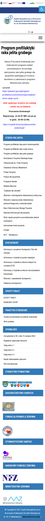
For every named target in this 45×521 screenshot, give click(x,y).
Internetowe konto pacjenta (14, 225)
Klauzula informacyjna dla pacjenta (17, 213)
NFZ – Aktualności (11, 235)
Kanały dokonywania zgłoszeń (15, 359)
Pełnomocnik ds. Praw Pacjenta (16, 163)
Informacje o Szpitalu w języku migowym (19, 257)
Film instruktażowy (11, 364)
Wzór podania (9, 321)
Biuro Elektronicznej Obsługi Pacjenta (18, 208)
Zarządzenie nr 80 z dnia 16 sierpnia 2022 (19, 336)
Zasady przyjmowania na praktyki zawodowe (20, 317)
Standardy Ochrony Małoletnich (15, 167)
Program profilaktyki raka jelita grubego (18, 153)
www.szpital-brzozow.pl (31, 517)
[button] (42, 9)
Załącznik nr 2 (9, 350)
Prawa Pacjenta (10, 172)
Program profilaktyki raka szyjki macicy (18, 149)
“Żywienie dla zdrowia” (12, 191)
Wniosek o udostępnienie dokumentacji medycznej (23, 195)
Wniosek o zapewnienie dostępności (17, 278)
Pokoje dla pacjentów (12, 177)
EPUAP (6, 230)
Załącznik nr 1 (9, 345)
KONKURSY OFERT (11, 302)
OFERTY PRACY (10, 298)
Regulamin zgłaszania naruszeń (15, 341)
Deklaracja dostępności (12, 283)
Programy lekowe (10, 181)
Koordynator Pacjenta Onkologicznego (18, 158)
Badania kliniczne (10, 186)
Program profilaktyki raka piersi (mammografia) (21, 144)
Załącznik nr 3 (9, 354)
